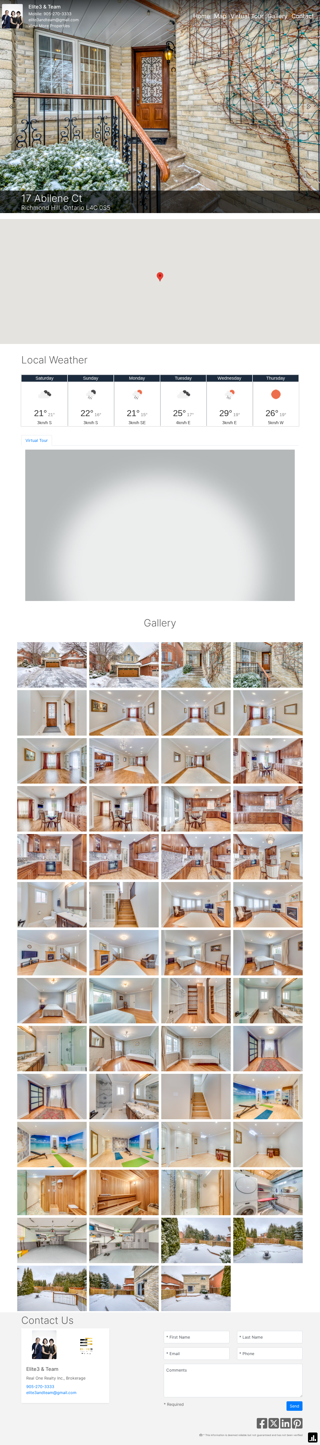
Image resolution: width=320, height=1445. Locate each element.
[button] (11, 107)
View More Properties (49, 25)
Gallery (278, 16)
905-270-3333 (58, 13)
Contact (303, 16)
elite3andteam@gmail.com (53, 19)
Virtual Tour (247, 16)
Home (201, 16)
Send (294, 1406)
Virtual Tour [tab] (37, 440)
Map (220, 16)
